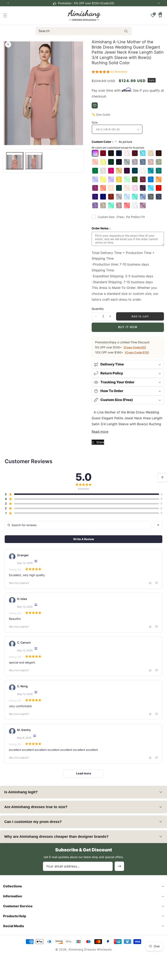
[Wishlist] (95, 105)
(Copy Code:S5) (134, 347)
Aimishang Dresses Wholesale (90, 949)
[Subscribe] (119, 866)
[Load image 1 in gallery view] (14, 160)
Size (95, 122)
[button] (159, 3)
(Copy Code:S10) (137, 352)
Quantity (98, 308)
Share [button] (100, 442)
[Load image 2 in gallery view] (33, 160)
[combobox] (83, 31)
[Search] (126, 31)
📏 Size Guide (101, 114)
